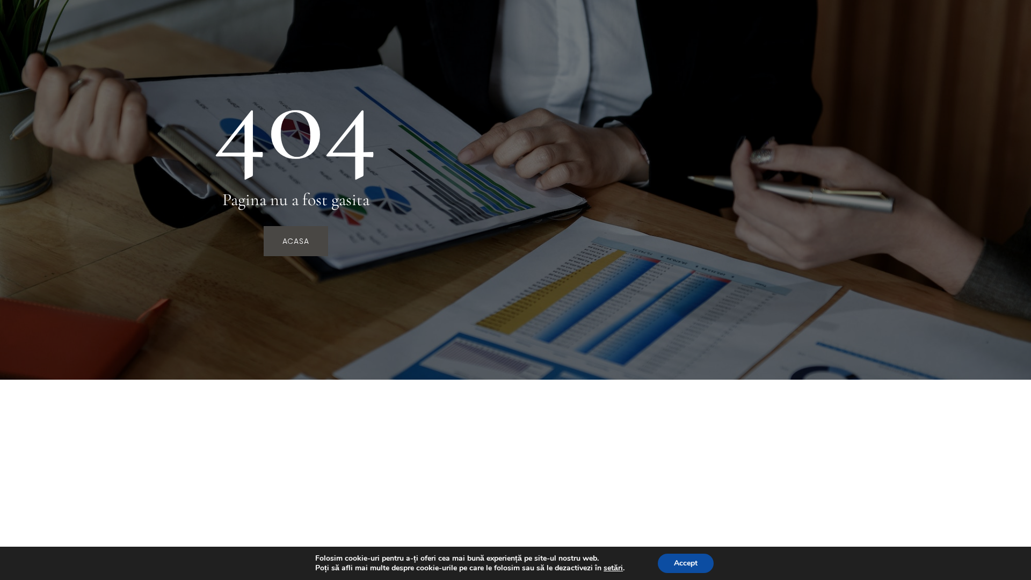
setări (613, 568)
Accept (686, 563)
